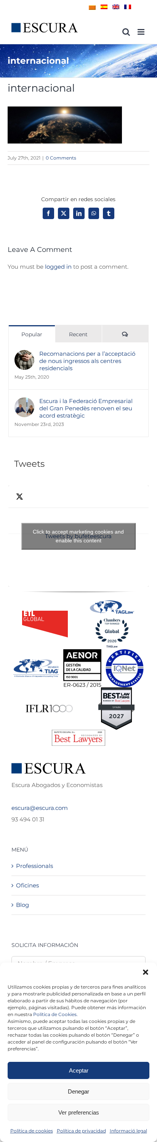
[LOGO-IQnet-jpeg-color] (125, 652)
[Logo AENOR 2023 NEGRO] (82, 652)
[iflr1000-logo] (49, 704)
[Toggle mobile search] (126, 32)
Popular (31, 334)
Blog (22, 904)
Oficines (27, 885)
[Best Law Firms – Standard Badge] (116, 690)
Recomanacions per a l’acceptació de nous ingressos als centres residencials (87, 361)
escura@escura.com (39, 807)
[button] (145, 972)
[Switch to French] (127, 7)
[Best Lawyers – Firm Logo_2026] (78, 732)
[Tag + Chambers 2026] (112, 602)
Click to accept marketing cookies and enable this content (78, 536)
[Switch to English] (115, 7)
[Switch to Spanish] (104, 7)
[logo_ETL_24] (45, 613)
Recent (78, 334)
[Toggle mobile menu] (142, 32)
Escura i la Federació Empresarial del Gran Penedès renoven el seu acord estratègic (86, 408)
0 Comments (61, 158)
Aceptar (78, 1070)
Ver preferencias (78, 1112)
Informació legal (128, 1131)
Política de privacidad (81, 1131)
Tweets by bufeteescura (78, 536)
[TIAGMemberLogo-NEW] (36, 662)
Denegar (78, 1091)
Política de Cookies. (55, 1014)
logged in (58, 266)
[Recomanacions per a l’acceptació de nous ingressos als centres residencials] (24, 355)
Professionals (34, 865)
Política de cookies (31, 1131)
